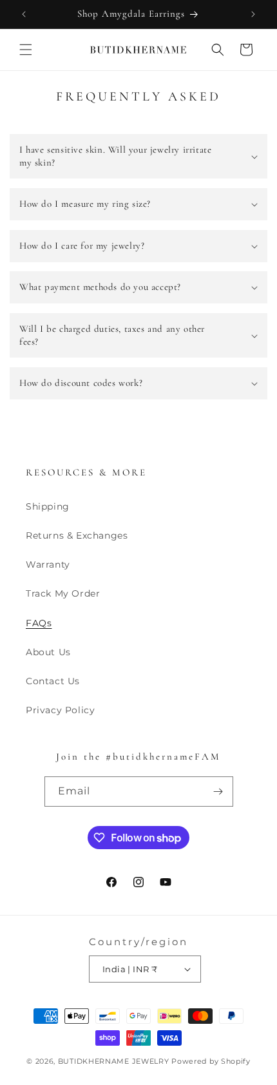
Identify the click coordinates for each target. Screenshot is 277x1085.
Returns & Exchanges (77, 535)
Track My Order (63, 593)
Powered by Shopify (211, 1061)
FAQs (39, 623)
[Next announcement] (253, 14)
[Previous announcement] (24, 14)
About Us (48, 652)
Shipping (48, 506)
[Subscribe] (218, 791)
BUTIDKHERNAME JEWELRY (113, 1061)
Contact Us (53, 681)
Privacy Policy (60, 710)
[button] (26, 49)
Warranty (48, 564)
